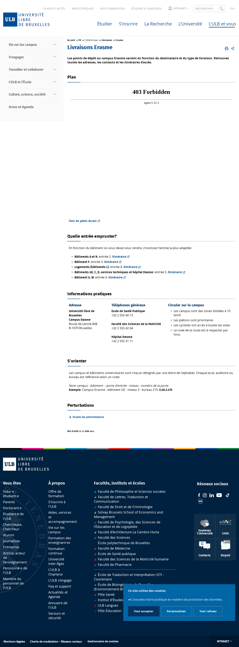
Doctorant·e (12, 508)
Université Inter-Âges (56, 561)
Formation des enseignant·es (59, 540)
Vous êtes (12, 483)
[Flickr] (200, 502)
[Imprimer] (226, 48)
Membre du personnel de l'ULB (13, 583)
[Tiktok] (227, 495)
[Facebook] (199, 495)
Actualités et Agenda (58, 594)
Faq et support (59, 586)
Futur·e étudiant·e (11, 493)
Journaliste (11, 541)
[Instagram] (205, 495)
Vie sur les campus (56, 529)
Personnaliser (176, 611)
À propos (56, 483)
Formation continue (56, 551)
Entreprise (11, 547)
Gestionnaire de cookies (103, 641)
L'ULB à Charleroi (55, 572)
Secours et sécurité (56, 615)
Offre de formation (56, 493)
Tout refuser (208, 611)
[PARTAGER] (232, 48)
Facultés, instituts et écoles (119, 483)
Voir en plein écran (83, 221)
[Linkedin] (211, 495)
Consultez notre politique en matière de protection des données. (177, 599)
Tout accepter (143, 611)
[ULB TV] (219, 495)
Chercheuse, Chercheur (12, 526)
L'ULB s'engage (60, 580)
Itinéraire (119, 256)
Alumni (8, 535)
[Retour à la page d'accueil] (32, 19)
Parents (9, 502)
